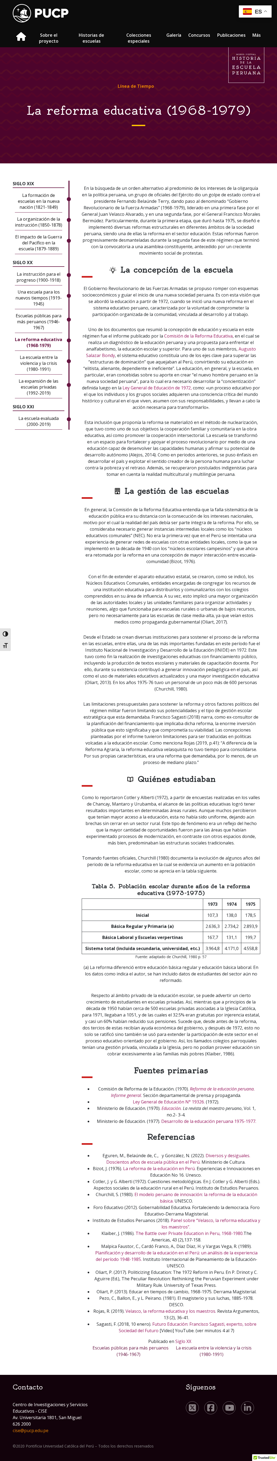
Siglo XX (183, 1341)
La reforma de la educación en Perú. (159, 1169)
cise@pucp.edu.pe (30, 1430)
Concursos (199, 35)
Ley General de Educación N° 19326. (169, 1102)
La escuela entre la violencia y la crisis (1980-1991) (39, 363)
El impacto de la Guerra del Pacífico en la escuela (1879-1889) (38, 243)
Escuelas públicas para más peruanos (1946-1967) (38, 322)
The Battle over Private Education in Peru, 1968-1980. (189, 1233)
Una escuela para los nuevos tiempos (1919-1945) (38, 298)
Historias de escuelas (91, 38)
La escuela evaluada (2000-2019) (38, 421)
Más (256, 35)
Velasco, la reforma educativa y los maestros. (171, 1311)
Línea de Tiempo (136, 86)
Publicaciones (231, 35)
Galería (173, 35)
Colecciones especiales (138, 38)
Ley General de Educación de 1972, (157, 388)
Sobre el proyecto (48, 38)
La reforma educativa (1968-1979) (38, 342)
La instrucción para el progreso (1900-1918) (39, 277)
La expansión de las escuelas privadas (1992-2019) (38, 387)
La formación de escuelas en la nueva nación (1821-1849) (39, 201)
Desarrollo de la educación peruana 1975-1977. (208, 1121)
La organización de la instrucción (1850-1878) (38, 222)
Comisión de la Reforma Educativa (198, 336)
